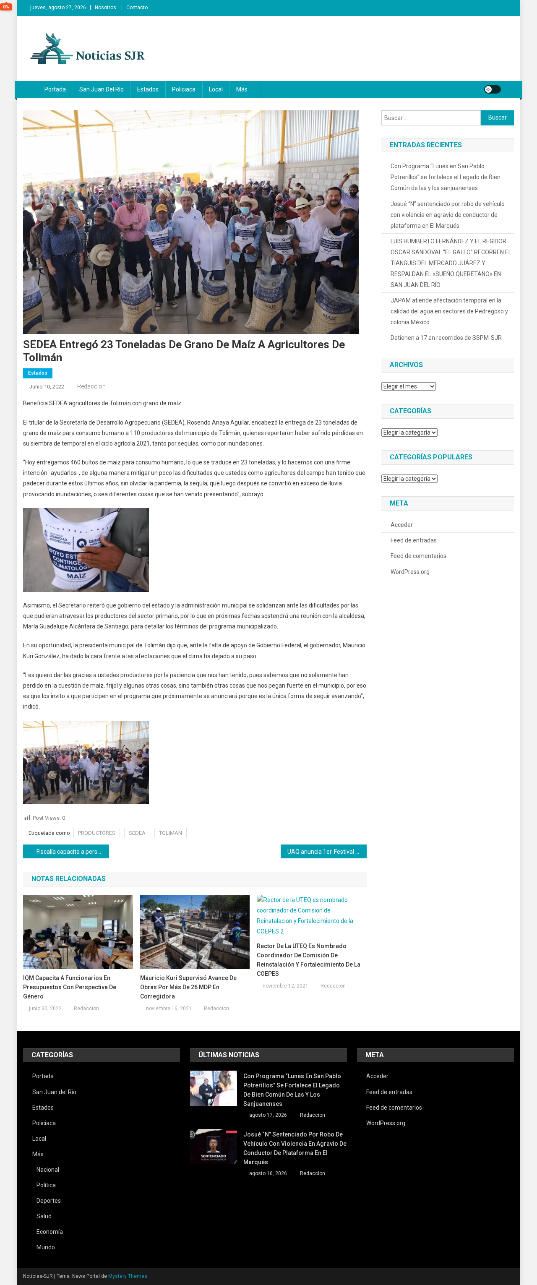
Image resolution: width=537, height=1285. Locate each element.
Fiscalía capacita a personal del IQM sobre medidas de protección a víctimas (72, 851)
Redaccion (91, 386)
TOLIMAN (170, 833)
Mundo (45, 1247)
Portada (55, 89)
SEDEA (137, 833)
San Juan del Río (101, 89)
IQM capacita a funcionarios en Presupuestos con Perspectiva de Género (69, 987)
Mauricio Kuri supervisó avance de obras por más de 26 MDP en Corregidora (188, 987)
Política (46, 1185)
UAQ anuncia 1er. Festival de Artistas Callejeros (327, 851)
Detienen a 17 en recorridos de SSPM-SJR (446, 337)
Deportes (48, 1200)
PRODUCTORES (96, 833)
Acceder (402, 524)
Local (216, 89)
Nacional (47, 1169)
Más (242, 89)
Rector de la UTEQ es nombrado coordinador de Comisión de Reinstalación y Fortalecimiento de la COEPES (308, 960)
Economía (49, 1231)
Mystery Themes (127, 1276)
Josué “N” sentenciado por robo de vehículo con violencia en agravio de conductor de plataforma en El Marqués (448, 215)
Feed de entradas (414, 540)
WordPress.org (410, 571)
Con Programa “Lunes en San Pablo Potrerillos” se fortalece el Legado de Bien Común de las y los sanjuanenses (446, 177)
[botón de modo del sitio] (492, 89)
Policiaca (184, 89)
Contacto (137, 7)
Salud (44, 1216)
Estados (148, 89)
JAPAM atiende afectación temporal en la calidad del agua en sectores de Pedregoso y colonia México (449, 311)
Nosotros (105, 7)
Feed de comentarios (418, 556)
